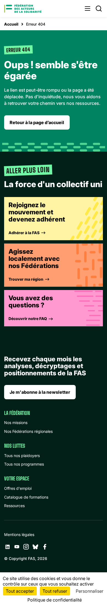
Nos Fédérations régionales (28, 431)
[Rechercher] (99, 8)
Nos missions (15, 422)
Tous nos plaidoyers (22, 455)
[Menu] (87, 8)
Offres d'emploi (18, 488)
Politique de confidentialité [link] (54, 600)
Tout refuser (55, 591)
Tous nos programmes (24, 464)
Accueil (11, 24)
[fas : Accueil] (22, 8)
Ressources (14, 505)
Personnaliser (89, 591)
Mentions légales (19, 534)
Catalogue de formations (26, 497)
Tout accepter (20, 591)
